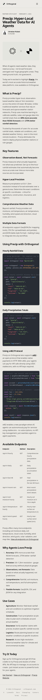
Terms (17, 695)
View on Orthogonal (22, 675)
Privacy (24, 695)
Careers (36, 692)
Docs (18, 692)
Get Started (7, 675)
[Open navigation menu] (37, 4)
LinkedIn (10, 692)
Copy (35, 256)
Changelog (26, 692)
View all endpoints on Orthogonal (24, 539)
